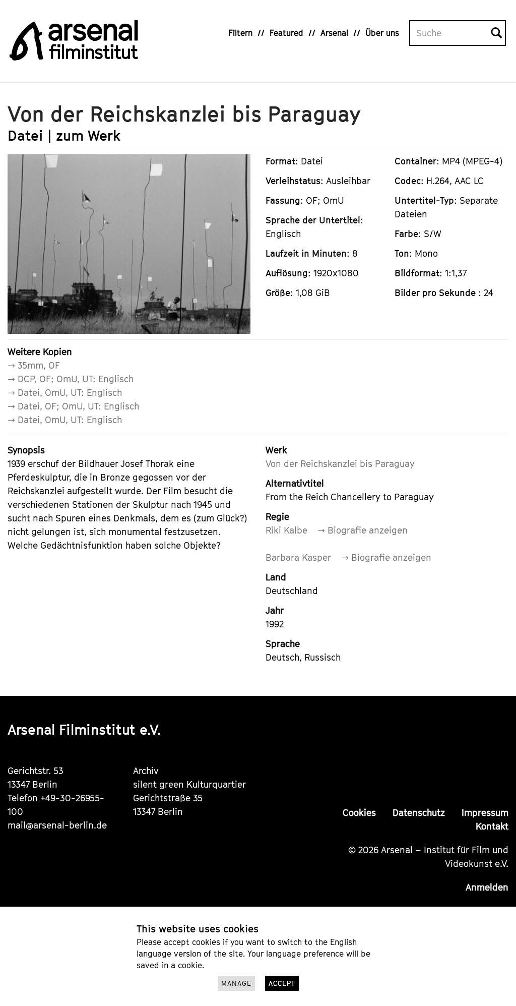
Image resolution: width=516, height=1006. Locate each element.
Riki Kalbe (286, 530)
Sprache (283, 643)
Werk (276, 450)
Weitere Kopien (40, 351)
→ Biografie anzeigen (362, 530)
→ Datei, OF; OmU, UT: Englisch (73, 406)
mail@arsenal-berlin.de (57, 825)
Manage (236, 983)
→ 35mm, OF (34, 365)
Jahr (275, 610)
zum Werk (88, 135)
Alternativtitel (295, 483)
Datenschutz (419, 812)
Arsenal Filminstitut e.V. (84, 729)
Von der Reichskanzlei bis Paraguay (340, 463)
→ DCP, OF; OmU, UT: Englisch (71, 379)
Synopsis (26, 450)
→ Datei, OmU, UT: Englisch (65, 392)
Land (276, 577)
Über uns (382, 33)
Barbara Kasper (298, 557)
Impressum (485, 812)
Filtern (240, 33)
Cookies (359, 812)
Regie (277, 516)
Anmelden (487, 887)
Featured (286, 33)
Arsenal (334, 33)
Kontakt (492, 826)
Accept (282, 983)
